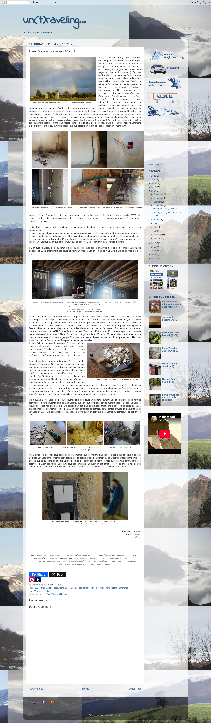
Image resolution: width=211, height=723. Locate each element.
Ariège (49, 588)
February (158, 235)
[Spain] (51, 702)
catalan (57, 111)
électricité (100, 588)
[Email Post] (59, 585)
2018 (153, 187)
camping (63, 588)
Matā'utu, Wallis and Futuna (55, 594)
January (157, 238)
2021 (153, 176)
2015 (153, 247)
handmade (124, 588)
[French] (42, 702)
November (159, 198)
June (156, 227)
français (33, 111)
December (159, 194)
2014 (153, 251)
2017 (37, 588)
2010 (153, 258)
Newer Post (36, 688)
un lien (62, 561)
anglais (44, 111)
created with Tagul (154, 164)
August (157, 220)
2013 (153, 254)
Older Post (135, 688)
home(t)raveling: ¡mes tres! (165, 209)
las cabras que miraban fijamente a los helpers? (171, 304)
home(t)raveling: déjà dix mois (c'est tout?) (170, 397)
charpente (73, 588)
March (157, 231)
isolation (48, 591)
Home (85, 688)
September (159, 206)
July (156, 223)
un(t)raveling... (54, 20)
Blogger (118, 715)
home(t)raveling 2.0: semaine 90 (170, 349)
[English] (33, 702)
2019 (153, 183)
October (157, 202)
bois (56, 588)
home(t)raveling (36, 591)
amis (43, 588)
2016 (153, 243)
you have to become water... (170, 318)
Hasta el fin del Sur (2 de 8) (169, 365)
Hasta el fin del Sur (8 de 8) (169, 380)
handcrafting (112, 588)
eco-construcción (87, 588)
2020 (153, 180)
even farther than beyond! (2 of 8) (170, 334)
